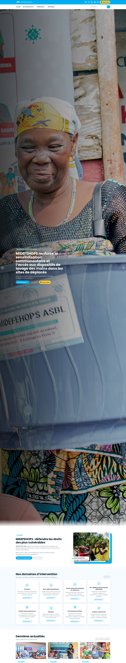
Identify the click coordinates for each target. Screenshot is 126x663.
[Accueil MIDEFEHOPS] (25, 2)
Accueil (18, 7)
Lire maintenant (22, 280)
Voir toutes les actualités (102, 639)
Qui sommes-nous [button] (28, 7)
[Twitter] (85, 2)
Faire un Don (105, 2)
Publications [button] (40, 7)
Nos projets (34, 280)
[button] (2, 268)
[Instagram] (92, 2)
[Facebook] (89, 2)
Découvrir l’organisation (24, 558)
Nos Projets (51, 7)
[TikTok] (98, 2)
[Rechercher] (108, 6)
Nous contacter (38, 558)
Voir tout (106, 577)
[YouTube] (95, 2)
